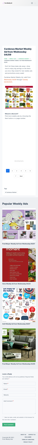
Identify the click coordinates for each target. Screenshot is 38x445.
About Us (23, 434)
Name (6, 383)
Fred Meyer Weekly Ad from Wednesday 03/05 (18, 364)
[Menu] (32, 3)
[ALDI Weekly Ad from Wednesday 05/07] (19, 305)
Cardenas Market (10, 192)
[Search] (35, 3)
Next (21, 176)
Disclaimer (28, 437)
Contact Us (31, 434)
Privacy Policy (28, 442)
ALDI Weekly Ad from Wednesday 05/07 (16, 324)
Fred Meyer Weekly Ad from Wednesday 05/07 (18, 244)
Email (6, 389)
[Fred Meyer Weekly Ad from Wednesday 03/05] (19, 345)
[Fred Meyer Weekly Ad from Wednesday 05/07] (19, 225)
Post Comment (9, 424)
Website (6, 395)
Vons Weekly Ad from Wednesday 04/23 (16, 284)
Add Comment (9, 401)
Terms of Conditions (28, 439)
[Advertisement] (19, 26)
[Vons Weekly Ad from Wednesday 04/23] (19, 265)
